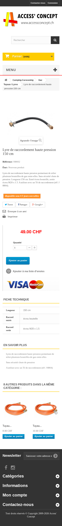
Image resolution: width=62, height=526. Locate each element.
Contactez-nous (38, 3)
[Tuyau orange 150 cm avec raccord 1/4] (46, 408)
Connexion (53, 3)
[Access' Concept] (31, 19)
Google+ (38, 204)
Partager (23, 204)
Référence (7, 161)
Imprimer (13, 216)
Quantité (17, 242)
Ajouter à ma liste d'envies (28, 271)
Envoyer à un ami (17, 211)
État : (5, 167)
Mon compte (15, 495)
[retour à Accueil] (6, 80)
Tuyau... (7, 425)
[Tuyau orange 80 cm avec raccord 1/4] (16, 408)
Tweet (10, 204)
